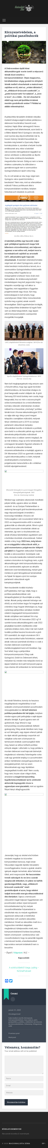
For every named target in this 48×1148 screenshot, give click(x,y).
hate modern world (15, 1018)
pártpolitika (13, 1022)
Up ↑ (44, 1143)
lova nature (28, 1020)
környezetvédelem (15, 1020)
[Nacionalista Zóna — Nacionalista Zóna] (24, 8)
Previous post (13, 1033)
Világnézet (17, 953)
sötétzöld (29, 1022)
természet (37, 1022)
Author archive (13, 999)
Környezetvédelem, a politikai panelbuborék (21, 34)
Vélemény (28, 1024)
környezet (28, 1018)
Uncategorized (14, 1014)
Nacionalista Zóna (19, 1143)
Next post (12, 1037)
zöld (10, 1026)
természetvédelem (15, 1024)
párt (35, 1020)
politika (21, 1022)
